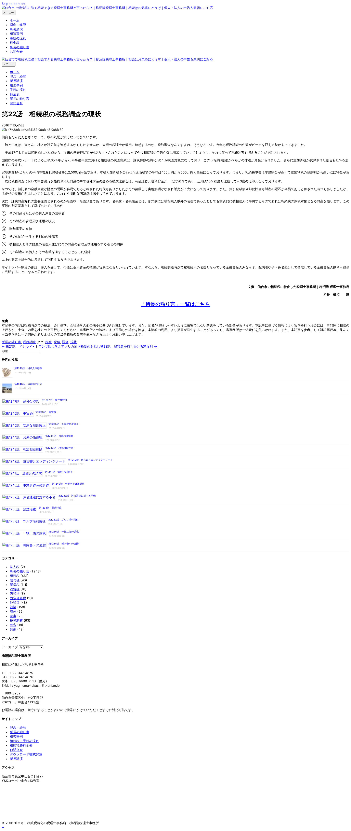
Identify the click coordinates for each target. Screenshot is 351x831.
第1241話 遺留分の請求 (58, 471)
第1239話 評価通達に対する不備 (77, 495)
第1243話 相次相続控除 (59, 447)
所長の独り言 (19, 47)
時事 (13, 616)
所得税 (15, 585)
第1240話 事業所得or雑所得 (68, 483)
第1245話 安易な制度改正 (64, 423)
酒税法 (15, 594)
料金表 (15, 43)
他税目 (15, 602)
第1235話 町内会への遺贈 (64, 543)
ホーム (15, 20)
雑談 (13, 607)
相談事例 (16, 34)
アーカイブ (10, 647)
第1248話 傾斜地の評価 (28, 384)
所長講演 (16, 29)
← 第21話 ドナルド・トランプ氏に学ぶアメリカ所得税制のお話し (51, 346)
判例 (13, 629)
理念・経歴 (18, 25)
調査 (65, 342)
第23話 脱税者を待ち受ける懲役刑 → (128, 346)
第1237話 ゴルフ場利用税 (63, 519)
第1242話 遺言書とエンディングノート (90, 459)
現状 (73, 342)
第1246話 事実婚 (46, 411)
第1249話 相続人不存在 (28, 368)
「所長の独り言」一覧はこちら (175, 304)
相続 (48, 342)
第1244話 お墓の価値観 (59, 435)
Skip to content (13, 4)
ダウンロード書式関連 (26, 754)
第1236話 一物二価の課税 (64, 531)
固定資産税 (18, 598)
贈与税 (15, 580)
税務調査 (29, 342)
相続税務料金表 (21, 745)
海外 (13, 611)
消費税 (15, 589)
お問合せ (16, 52)
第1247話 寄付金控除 (54, 399)
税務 (57, 342)
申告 (13, 625)
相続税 (15, 576)
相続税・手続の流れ (24, 741)
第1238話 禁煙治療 (50, 507)
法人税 (15, 567)
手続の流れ (18, 38)
